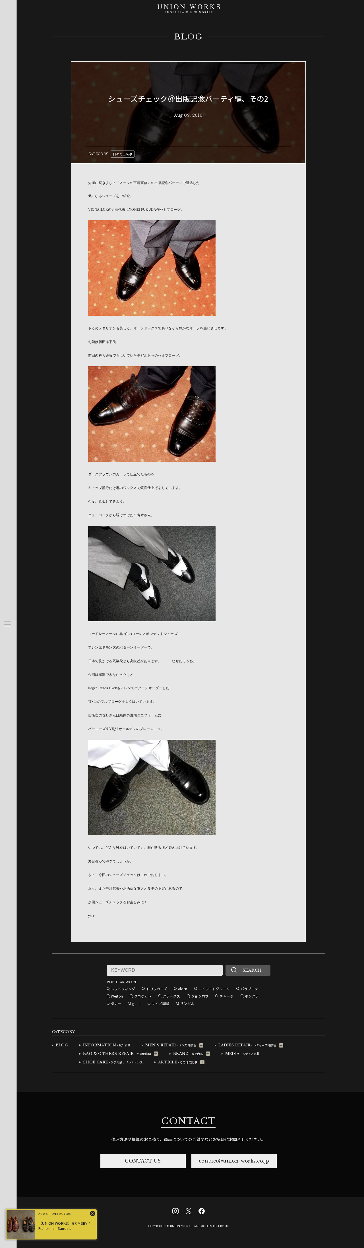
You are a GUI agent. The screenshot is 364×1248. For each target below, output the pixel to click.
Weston (117, 996)
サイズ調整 (160, 1003)
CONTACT (188, 1121)
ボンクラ (252, 996)
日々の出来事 (122, 154)
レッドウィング (123, 988)
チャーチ (226, 996)
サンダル (187, 1003)
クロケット (142, 996)
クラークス (171, 996)
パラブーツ (249, 988)
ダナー (116, 1003)
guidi (136, 1003)
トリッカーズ (156, 988)
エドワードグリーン (214, 988)
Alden (182, 988)
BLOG (188, 37)
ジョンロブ (199, 996)
